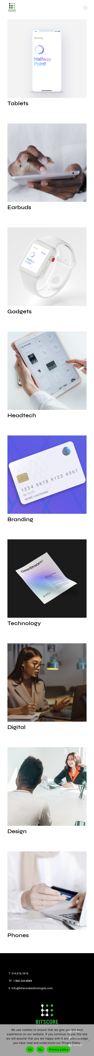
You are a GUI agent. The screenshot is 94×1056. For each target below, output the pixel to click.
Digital (16, 727)
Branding (20, 519)
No (40, 1049)
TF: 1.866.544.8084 (20, 981)
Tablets (17, 103)
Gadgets (19, 311)
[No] (88, 1040)
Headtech (21, 415)
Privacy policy (58, 1049)
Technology (24, 623)
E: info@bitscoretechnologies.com (31, 988)
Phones (18, 935)
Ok (30, 1049)
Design (17, 831)
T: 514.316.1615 (18, 973)
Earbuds (19, 207)
